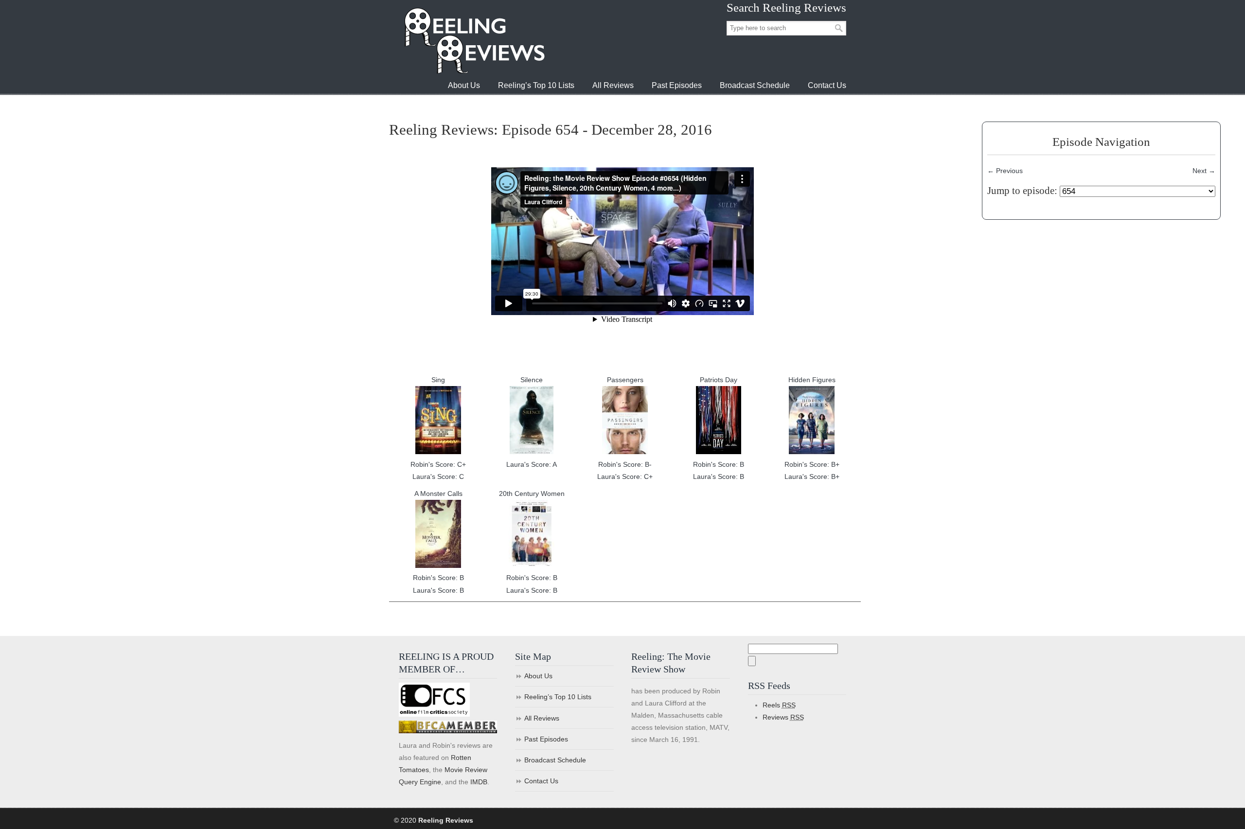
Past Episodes (546, 739)
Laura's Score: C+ (625, 476)
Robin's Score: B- (625, 464)
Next (1203, 171)
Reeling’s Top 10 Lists (557, 697)
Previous (1005, 171)
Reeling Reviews (474, 40)
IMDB (478, 782)
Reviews (783, 717)
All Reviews (541, 718)
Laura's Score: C (438, 476)
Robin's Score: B (718, 464)
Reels (779, 705)
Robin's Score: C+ (438, 464)
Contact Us (541, 781)
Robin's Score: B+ (811, 464)
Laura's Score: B (718, 476)
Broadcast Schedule (555, 760)
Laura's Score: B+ (811, 476)
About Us (538, 676)
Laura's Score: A (531, 464)
